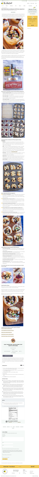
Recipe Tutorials (25, 471)
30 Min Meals (31, 471)
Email (3, 445)
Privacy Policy (29, 28)
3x (23, 365)
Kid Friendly (24, 473)
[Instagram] (16, 471)
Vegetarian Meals (32, 473)
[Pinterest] (23, 1)
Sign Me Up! (32, 25)
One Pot (24, 472)
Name (3, 442)
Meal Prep (31, 472)
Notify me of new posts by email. (5, 457)
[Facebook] (22, 1)
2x (22, 365)
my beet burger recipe (14, 151)
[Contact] (26, 1)
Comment (3, 436)
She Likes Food (6, 3)
